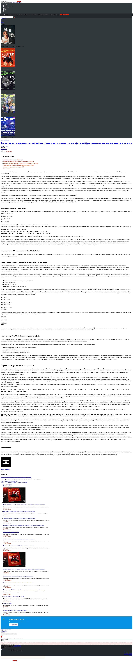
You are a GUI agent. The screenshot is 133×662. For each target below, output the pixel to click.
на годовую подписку (16, 2)
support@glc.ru (18, 645)
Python (25, 14)
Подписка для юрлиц (128, 652)
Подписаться (14, 624)
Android (16, 14)
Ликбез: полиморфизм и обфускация (13, 159)
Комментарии (4, 149)
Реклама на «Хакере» (55, 14)
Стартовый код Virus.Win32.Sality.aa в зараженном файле (18, 165)
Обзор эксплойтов (7, 603)
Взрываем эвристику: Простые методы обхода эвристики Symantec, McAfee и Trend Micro (23, 525)
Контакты (130, 655)
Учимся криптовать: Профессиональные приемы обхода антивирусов (19, 518)
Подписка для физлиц (128, 651)
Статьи (4, 471)
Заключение (6, 168)
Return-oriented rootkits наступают (11, 532)
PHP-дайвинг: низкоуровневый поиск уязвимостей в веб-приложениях (19, 511)
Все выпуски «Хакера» (43, 14)
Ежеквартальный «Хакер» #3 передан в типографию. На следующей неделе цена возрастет (24, 504)
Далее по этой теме (7, 484)
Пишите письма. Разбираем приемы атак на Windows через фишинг (16, 477)
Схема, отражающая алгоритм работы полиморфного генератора (20, 163)
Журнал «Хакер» (4, 146)
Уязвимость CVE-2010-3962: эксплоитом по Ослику (15, 610)
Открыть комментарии (6, 629)
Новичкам (34, 14)
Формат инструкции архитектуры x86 (13, 167)
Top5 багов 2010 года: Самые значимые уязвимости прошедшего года (19, 538)
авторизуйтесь (4, 631)
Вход (131, 1)
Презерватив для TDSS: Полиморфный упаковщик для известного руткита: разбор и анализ (24, 589)
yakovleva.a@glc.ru (17, 646)
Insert (15, 660)
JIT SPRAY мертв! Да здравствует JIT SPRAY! (13, 596)
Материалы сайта (5, 140)
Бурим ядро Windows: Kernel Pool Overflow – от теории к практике (18, 545)
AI (29, 14)
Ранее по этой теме (7, 485)
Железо (20, 14)
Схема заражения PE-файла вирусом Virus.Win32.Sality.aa (18, 161)
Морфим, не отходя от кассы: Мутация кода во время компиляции (18, 576)
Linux (11, 14)
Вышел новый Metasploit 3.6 (9, 481)
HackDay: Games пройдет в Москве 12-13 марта (14, 482)
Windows (6, 14)
